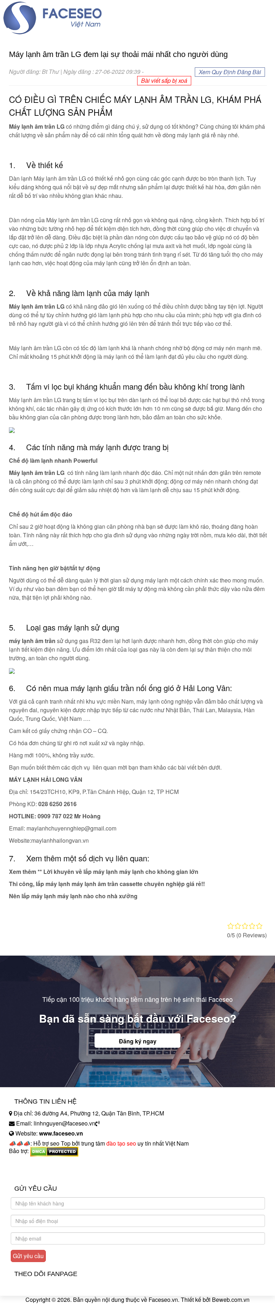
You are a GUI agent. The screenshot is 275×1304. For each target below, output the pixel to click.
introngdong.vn (28, 1163)
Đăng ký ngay (137, 1041)
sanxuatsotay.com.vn (35, 1173)
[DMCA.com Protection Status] (54, 1151)
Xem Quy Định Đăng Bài (230, 72)
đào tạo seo (121, 1143)
